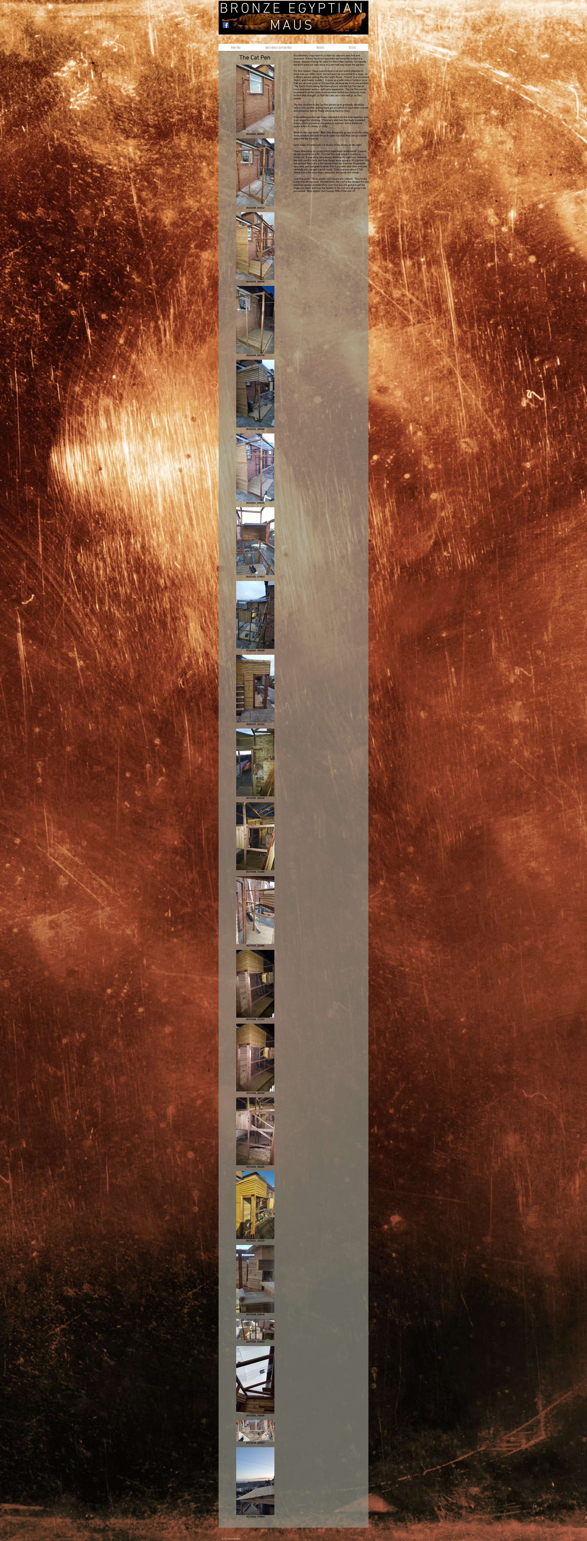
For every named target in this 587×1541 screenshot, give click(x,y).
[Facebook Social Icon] (226, 25)
